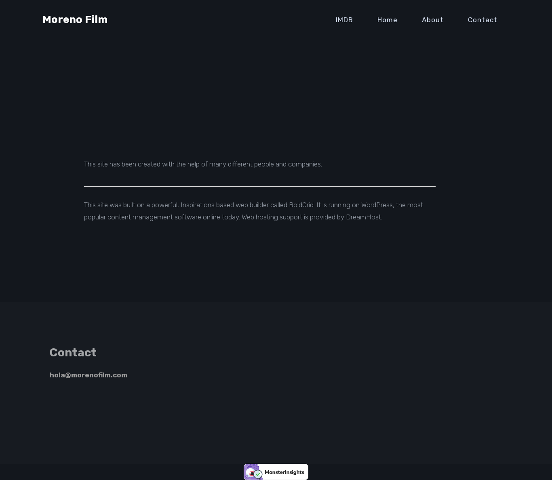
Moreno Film (74, 19)
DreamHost (363, 217)
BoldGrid (301, 205)
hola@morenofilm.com (88, 375)
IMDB (344, 20)
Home (387, 20)
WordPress (377, 205)
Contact (482, 20)
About (433, 20)
